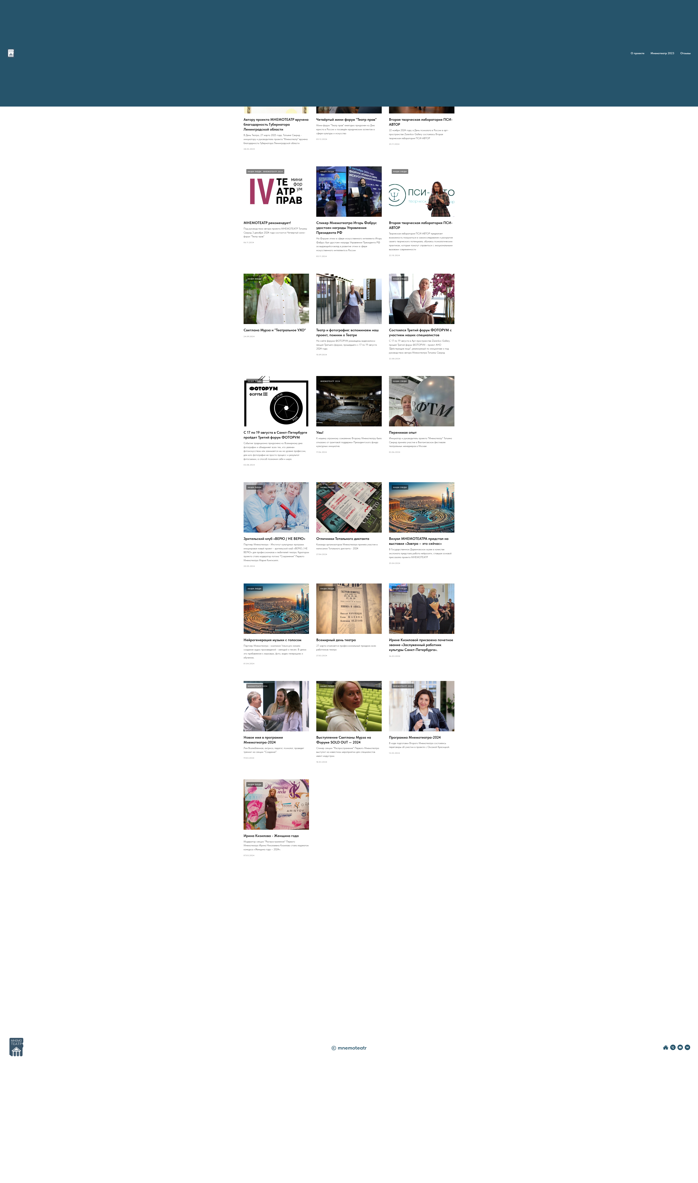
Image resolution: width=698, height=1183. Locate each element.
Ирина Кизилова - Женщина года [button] (271, 836)
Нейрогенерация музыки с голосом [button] (272, 640)
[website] (665, 1049)
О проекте (637, 53)
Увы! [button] (319, 432)
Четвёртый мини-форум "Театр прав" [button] (346, 119)
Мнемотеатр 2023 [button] (662, 53)
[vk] (687, 1049)
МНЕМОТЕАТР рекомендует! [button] (267, 223)
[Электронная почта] (680, 1049)
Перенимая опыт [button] (403, 432)
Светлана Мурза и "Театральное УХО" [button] (275, 330)
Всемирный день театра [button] (336, 640)
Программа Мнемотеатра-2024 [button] (415, 737)
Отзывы (685, 53)
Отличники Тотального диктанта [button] (342, 538)
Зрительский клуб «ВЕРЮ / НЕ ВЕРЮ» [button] (274, 538)
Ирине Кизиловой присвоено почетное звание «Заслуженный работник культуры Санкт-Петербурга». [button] (421, 645)
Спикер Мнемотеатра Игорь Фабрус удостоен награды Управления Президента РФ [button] (346, 228)
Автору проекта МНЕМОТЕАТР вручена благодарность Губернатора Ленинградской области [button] (276, 124)
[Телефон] (673, 1049)
